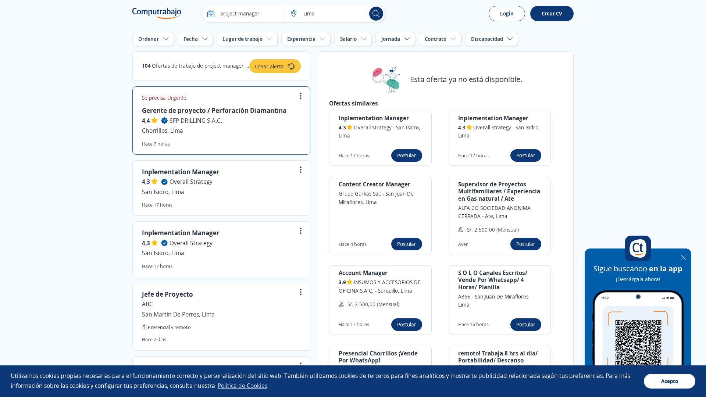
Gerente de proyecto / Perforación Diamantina (214, 110)
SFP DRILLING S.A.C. (196, 121)
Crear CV (552, 13)
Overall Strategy (191, 182)
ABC (147, 304)
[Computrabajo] (156, 13)
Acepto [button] (669, 381)
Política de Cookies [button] (242, 386)
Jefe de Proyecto (167, 294)
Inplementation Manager (181, 171)
